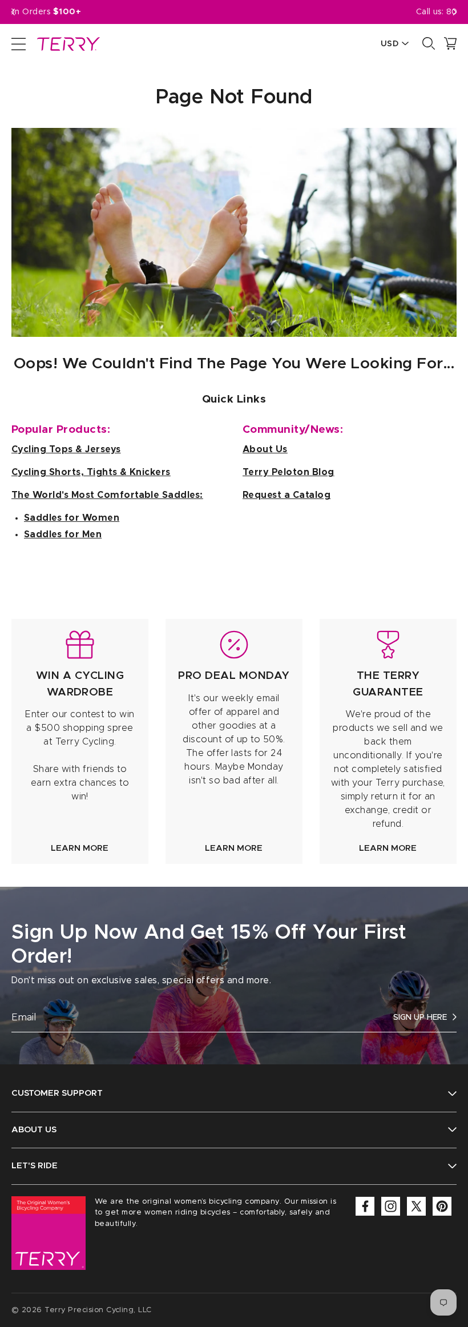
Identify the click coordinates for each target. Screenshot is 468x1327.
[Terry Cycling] (67, 43)
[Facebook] (365, 1206)
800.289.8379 (249, 12)
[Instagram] (391, 1206)
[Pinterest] (442, 1206)
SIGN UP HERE (420, 1018)
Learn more (79, 848)
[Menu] (18, 43)
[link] (79, 741)
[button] (455, 12)
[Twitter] (416, 1206)
